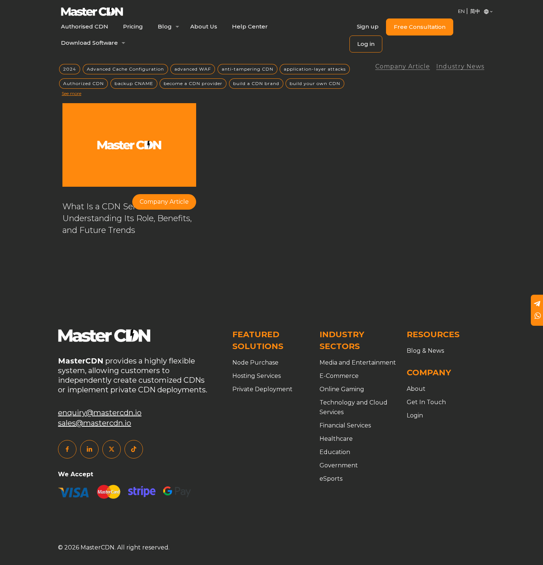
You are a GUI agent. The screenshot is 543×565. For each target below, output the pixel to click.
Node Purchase (255, 362)
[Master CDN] (92, 11)
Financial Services (345, 425)
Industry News (460, 67)
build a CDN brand (256, 83)
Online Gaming (342, 389)
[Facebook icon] (67, 449)
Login (415, 415)
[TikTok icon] (133, 449)
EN (461, 11)
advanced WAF (192, 69)
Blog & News (425, 350)
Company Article (402, 67)
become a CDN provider (193, 83)
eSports (331, 478)
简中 (475, 11)
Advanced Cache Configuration (125, 69)
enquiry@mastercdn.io (99, 412)
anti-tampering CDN (247, 69)
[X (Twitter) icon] (111, 449)
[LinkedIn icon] (89, 449)
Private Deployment (262, 389)
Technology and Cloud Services (353, 407)
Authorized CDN (83, 83)
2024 (69, 69)
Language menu (485, 11)
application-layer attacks (315, 69)
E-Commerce (339, 375)
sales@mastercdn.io (94, 423)
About (416, 388)
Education (335, 452)
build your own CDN (315, 83)
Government (339, 465)
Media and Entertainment (358, 362)
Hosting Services (256, 375)
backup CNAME (134, 83)
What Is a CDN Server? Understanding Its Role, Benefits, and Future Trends (127, 218)
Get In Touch (426, 402)
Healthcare (336, 438)
